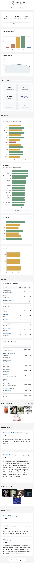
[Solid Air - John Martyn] (28, 493)
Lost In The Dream (8, 349)
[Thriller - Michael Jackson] (13, 410)
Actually (6, 526)
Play (4, 540)
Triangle (5, 305)
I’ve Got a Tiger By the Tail (10, 324)
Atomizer (5, 319)
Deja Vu (5, 374)
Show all (17, 210)
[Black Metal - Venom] (6, 493)
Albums (12, 7)
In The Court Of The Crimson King (8, 389)
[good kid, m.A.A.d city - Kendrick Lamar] (20, 410)
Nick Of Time (6, 328)
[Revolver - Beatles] (28, 410)
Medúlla (5, 314)
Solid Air (5, 365)
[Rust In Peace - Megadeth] (17, 500)
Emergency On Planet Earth (12, 433)
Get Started (20, 7)
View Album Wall (29, 403)
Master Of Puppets (9, 516)
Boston (5, 379)
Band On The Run (8, 384)
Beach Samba (7, 333)
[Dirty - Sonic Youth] (6, 410)
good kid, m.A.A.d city (9, 300)
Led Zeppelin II (7, 369)
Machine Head (7, 395)
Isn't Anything (7, 290)
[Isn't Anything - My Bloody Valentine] (17, 417)
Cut (4, 310)
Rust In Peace (7, 360)
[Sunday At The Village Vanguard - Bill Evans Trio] (20, 493)
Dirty (4, 295)
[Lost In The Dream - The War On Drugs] (13, 493)
